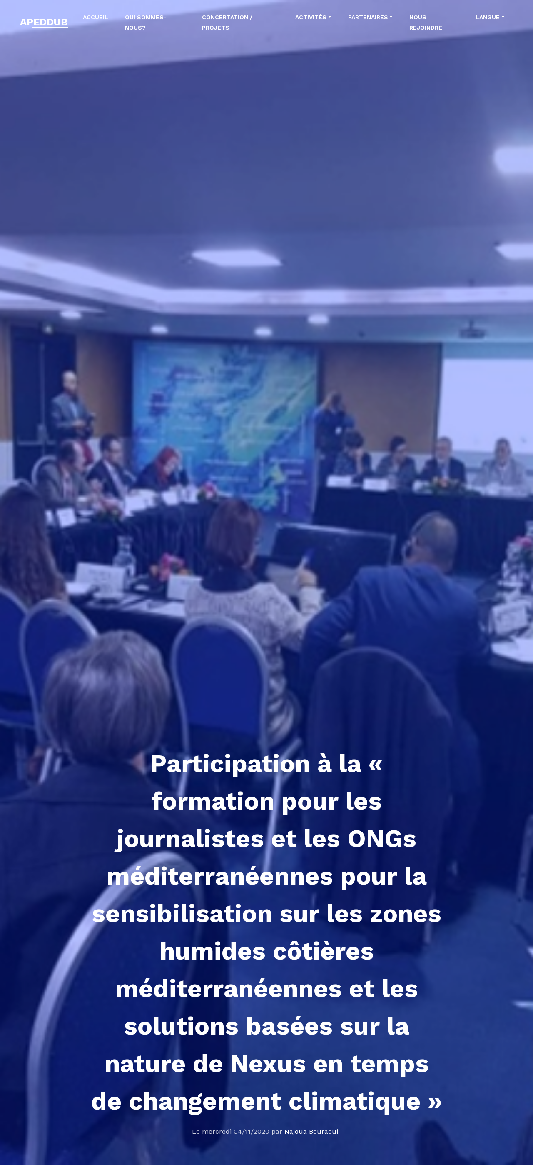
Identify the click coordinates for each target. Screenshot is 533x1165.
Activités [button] (310, 17)
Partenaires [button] (368, 17)
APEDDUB (44, 22)
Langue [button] (488, 17)
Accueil (95, 17)
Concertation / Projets (227, 22)
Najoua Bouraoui (311, 1131)
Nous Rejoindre (425, 22)
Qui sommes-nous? (146, 22)
